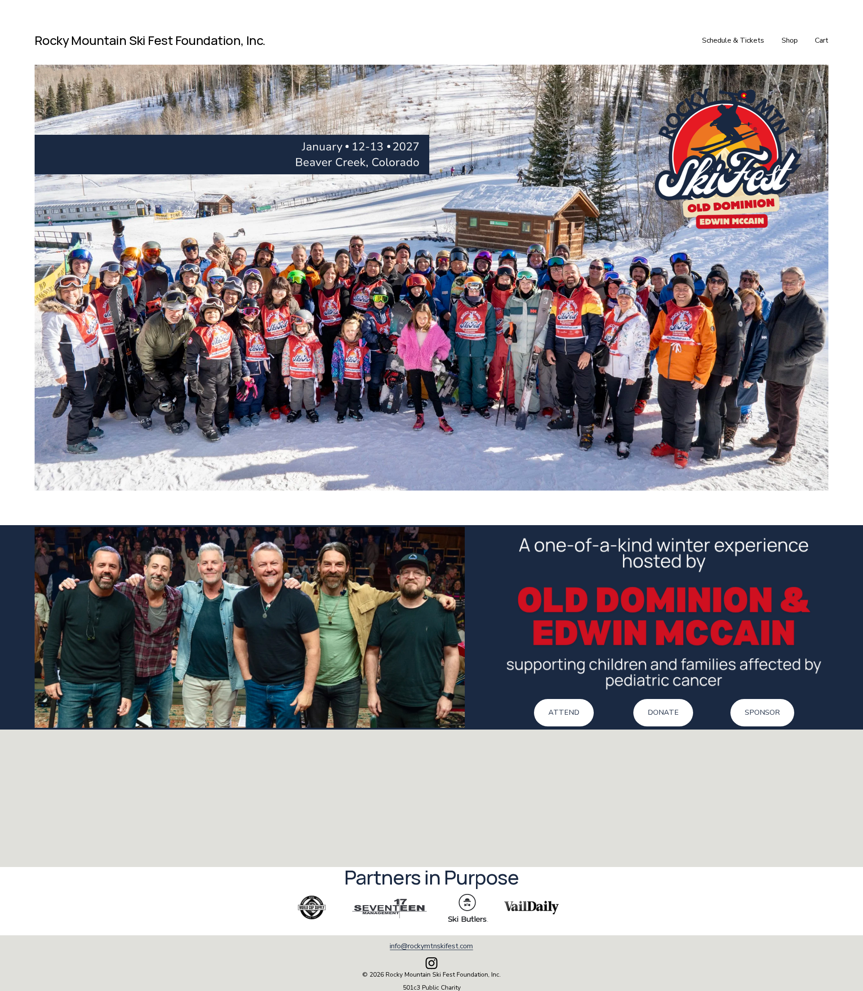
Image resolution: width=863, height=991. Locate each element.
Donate (663, 712)
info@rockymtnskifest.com (431, 946)
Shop (790, 40)
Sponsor (762, 712)
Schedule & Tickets (733, 40)
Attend (563, 712)
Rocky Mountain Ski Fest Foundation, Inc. (150, 40)
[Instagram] (431, 963)
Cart (821, 40)
